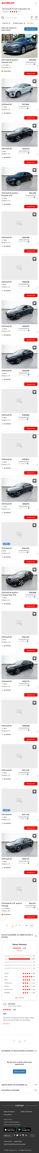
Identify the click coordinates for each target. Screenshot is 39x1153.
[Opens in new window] (10, 1130)
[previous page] (7, 925)
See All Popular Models (12, 1122)
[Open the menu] (36, 3)
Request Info (31, 73)
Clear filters (30, 23)
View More (6, 1024)
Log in (33, 1136)
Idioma (8, 1136)
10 (26, 925)
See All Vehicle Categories (12, 1125)
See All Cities (8, 1119)
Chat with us (8, 1114)
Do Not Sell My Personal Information (15, 1144)
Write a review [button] (19, 1071)
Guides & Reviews (26, 1111)
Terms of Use (8, 1141)
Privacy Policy (18, 1141)
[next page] (31, 925)
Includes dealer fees (30, 62)
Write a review (19, 998)
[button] (32, 17)
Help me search (31, 29)
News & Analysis (9, 1111)
